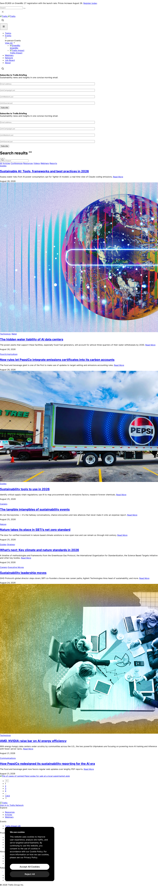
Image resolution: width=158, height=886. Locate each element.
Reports (53, 163)
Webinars (9, 55)
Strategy (11, 544)
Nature (3, 524)
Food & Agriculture (8, 354)
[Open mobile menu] (3, 26)
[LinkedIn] (1, 870)
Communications (8, 758)
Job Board (10, 60)
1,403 (7, 796)
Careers (3, 504)
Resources (28, 163)
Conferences (17, 163)
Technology (5, 334)
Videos (36, 163)
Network (9, 58)
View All (9, 43)
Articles (6, 163)
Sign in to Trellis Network (12, 805)
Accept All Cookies (30, 866)
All (1, 163)
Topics (8, 33)
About (8, 62)
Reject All (30, 874)
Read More (118, 177)
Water (14, 334)
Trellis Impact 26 (12, 826)
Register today (90, 3)
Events (8, 35)
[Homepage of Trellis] (3, 803)
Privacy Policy (30, 857)
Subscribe (4, 108)
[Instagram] (4, 870)
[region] (29, 854)
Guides (3, 166)
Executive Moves (16, 567)
